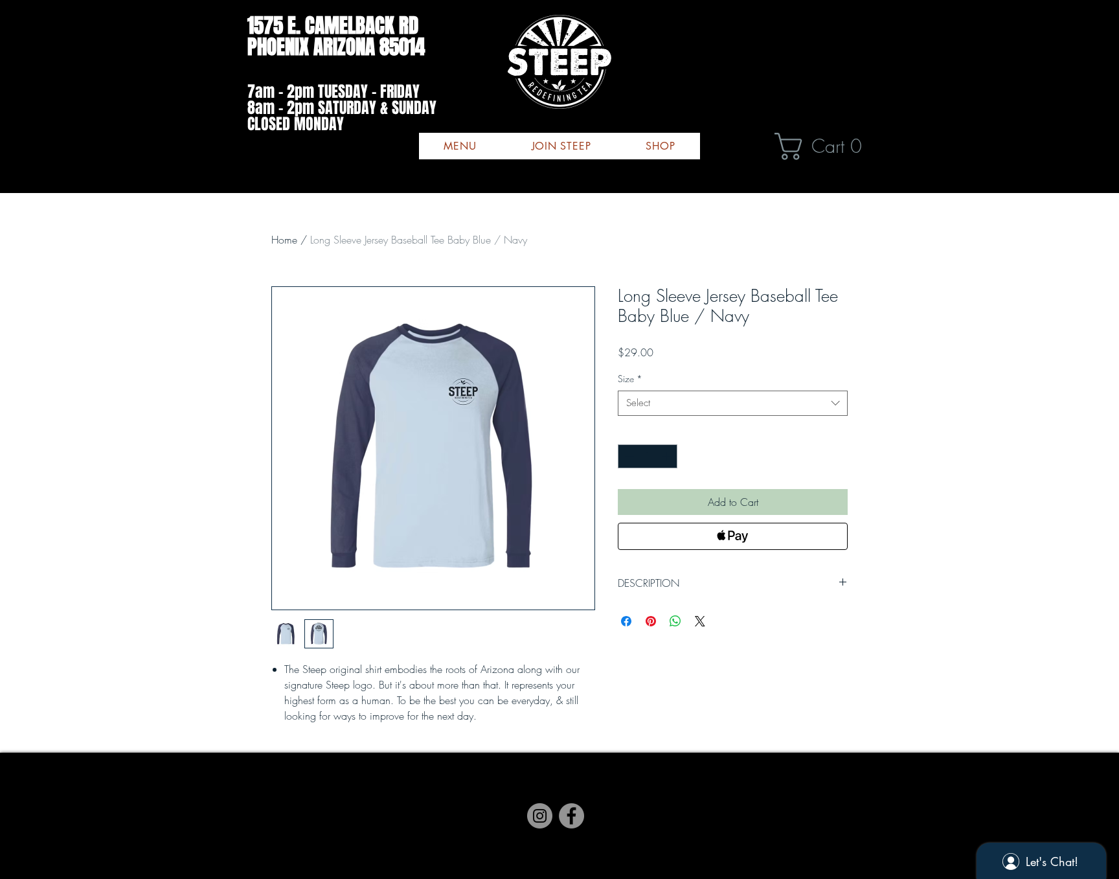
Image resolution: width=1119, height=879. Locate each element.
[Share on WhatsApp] (675, 621)
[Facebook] (533, 802)
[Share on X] (700, 621)
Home (284, 240)
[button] (825, 146)
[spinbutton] (647, 456)
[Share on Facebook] (626, 621)
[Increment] (667, 456)
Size (630, 378)
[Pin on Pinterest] (651, 621)
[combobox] (733, 403)
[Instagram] (559, 802)
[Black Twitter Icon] (586, 802)
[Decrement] (628, 456)
